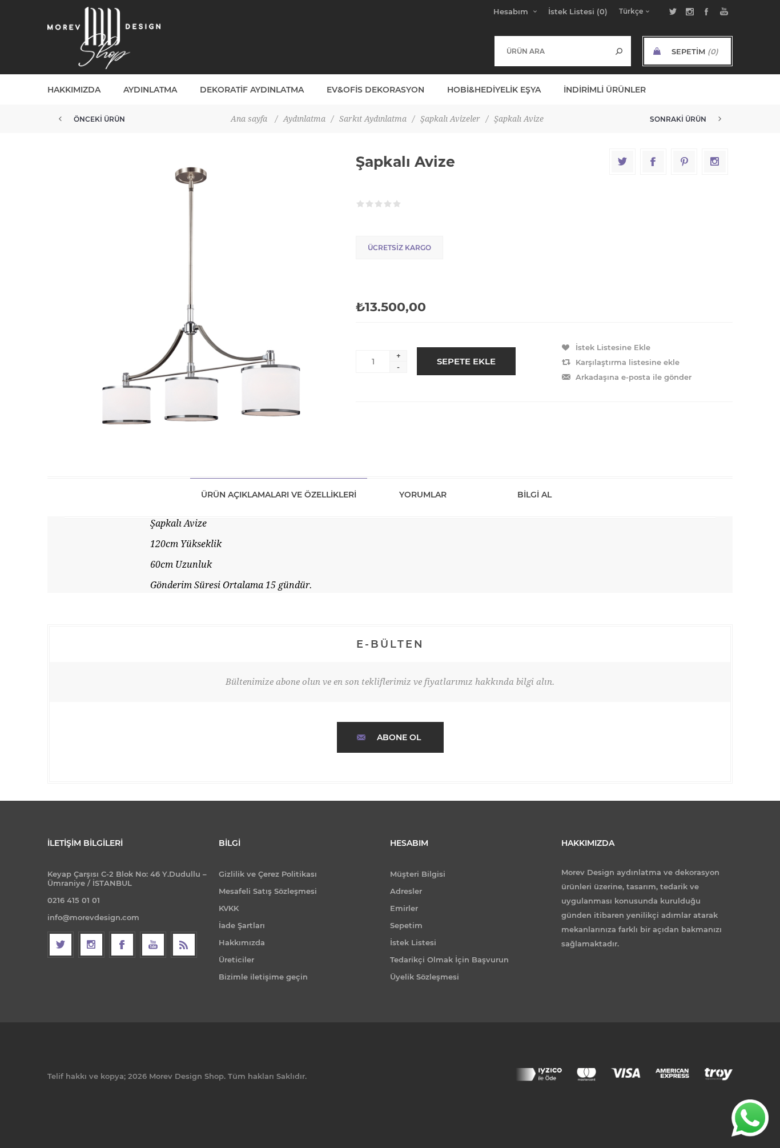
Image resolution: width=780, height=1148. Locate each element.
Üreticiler (236, 959)
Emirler (404, 908)
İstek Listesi (413, 942)
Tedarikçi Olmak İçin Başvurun (449, 959)
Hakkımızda (242, 942)
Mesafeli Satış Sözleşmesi (268, 891)
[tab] (278, 494)
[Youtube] (153, 945)
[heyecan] (60, 945)
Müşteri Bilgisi (417, 873)
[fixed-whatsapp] (750, 1118)
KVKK (229, 908)
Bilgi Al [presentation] (534, 494)
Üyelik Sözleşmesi (424, 976)
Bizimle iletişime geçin (263, 976)
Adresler (406, 891)
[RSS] (184, 945)
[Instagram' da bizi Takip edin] (91, 945)
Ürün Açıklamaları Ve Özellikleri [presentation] (278, 494)
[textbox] (551, 50)
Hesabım (510, 11)
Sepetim (406, 925)
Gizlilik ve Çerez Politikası (268, 873)
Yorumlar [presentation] (423, 494)
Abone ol (399, 737)
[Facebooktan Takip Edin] (122, 945)
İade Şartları (242, 925)
